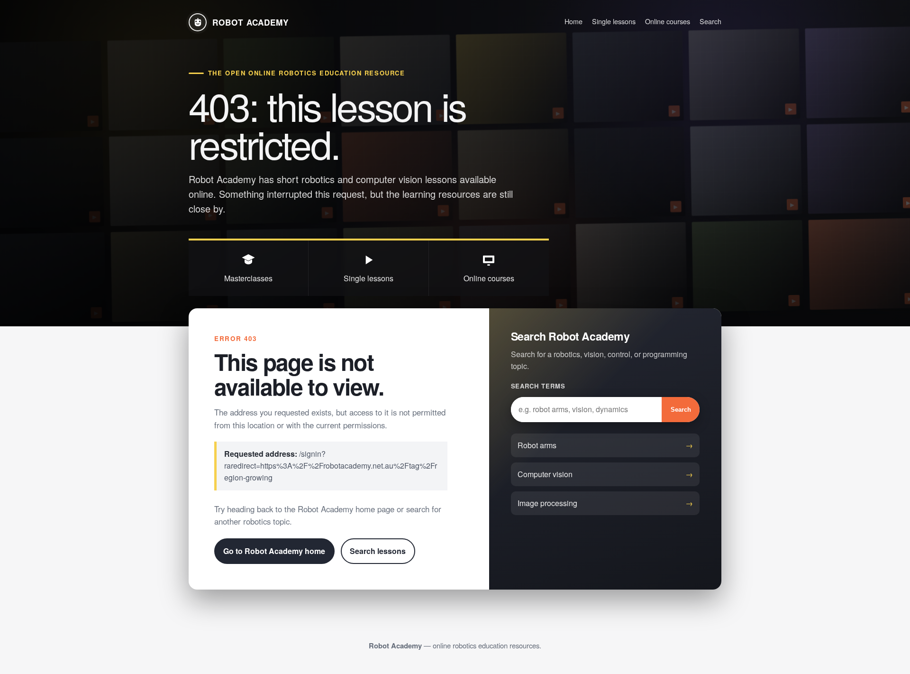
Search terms (538, 385)
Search (710, 21)
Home (573, 21)
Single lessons (614, 21)
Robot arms (537, 445)
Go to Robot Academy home (274, 550)
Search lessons (378, 550)
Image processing (547, 503)
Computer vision (545, 474)
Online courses (667, 21)
